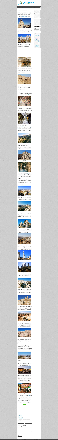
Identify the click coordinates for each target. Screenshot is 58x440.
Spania (35, 45)
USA (36, 46)
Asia (36, 34)
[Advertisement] (25, 51)
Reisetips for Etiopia (21, 417)
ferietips (36, 38)
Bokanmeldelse (36, 35)
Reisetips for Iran (20, 415)
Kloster (38, 40)
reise (39, 41)
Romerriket (35, 44)
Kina (36, 40)
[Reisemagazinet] (29, 2)
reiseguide (37, 42)
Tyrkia (20, 420)
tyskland (35, 46)
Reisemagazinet (22, 439)
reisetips (18, 420)
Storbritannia (38, 45)
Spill (36, 45)
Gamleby (35, 39)
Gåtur (36, 39)
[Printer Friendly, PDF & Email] (24, 404)
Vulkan (37, 46)
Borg (38, 35)
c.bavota (39, 439)
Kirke (37, 40)
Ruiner (37, 44)
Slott (39, 44)
